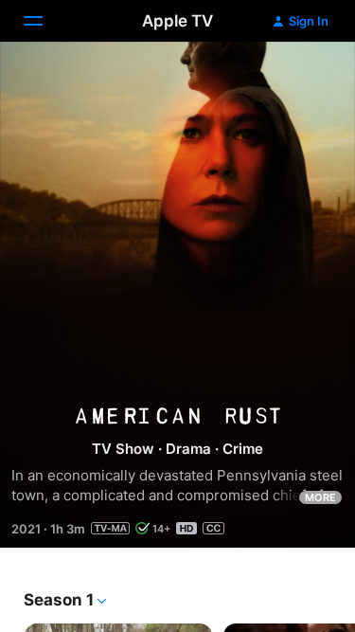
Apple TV (177, 20)
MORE (320, 497)
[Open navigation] (44, 21)
